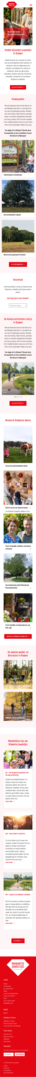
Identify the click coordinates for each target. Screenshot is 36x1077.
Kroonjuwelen (7, 986)
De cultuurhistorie (8, 989)
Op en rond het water (9, 1001)
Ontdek (5, 984)
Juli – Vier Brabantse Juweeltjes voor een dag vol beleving (17, 773)
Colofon (6, 1063)
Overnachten (7, 1041)
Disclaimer (7, 1065)
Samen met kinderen (9, 996)
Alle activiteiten (17, 87)
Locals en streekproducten (11, 993)
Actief (5, 998)
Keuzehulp (6, 1039)
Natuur (5, 991)
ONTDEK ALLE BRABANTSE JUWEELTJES (17, 636)
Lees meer (9, 801)
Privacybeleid (8, 1067)
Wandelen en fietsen (9, 1021)
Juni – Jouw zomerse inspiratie (15, 833)
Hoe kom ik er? (8, 1034)
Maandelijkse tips (8, 1003)
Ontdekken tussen (13, 31)
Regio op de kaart (8, 1036)
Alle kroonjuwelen (17, 264)
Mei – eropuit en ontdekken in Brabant (17, 894)
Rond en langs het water (10, 1023)
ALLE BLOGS (17, 941)
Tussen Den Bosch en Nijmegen (12, 1026)
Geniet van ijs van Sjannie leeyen (16, 507)
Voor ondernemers (9, 1070)
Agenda (6, 1013)
